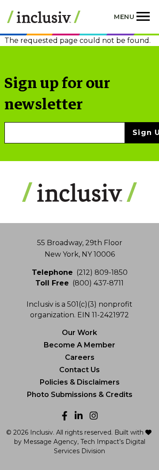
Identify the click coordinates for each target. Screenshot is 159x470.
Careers (80, 357)
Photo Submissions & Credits (79, 394)
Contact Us (79, 370)
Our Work (79, 332)
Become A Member (79, 345)
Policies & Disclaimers (80, 382)
